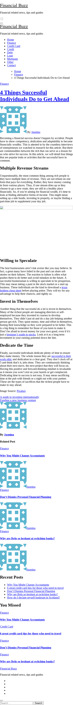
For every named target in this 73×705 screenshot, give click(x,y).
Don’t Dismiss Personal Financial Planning (25, 496)
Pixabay (21, 390)
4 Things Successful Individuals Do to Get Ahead (34, 95)
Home (10, 39)
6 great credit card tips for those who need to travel (35, 587)
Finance (11, 42)
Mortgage (12, 58)
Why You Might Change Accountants (22, 455)
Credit (10, 49)
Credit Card (13, 46)
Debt (10, 52)
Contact (11, 65)
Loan (10, 55)
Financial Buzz (14, 5)
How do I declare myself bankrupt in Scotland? (33, 597)
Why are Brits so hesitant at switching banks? (27, 538)
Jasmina (35, 132)
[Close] (1, 700)
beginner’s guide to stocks (21, 334)
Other (10, 62)
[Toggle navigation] (1, 23)
